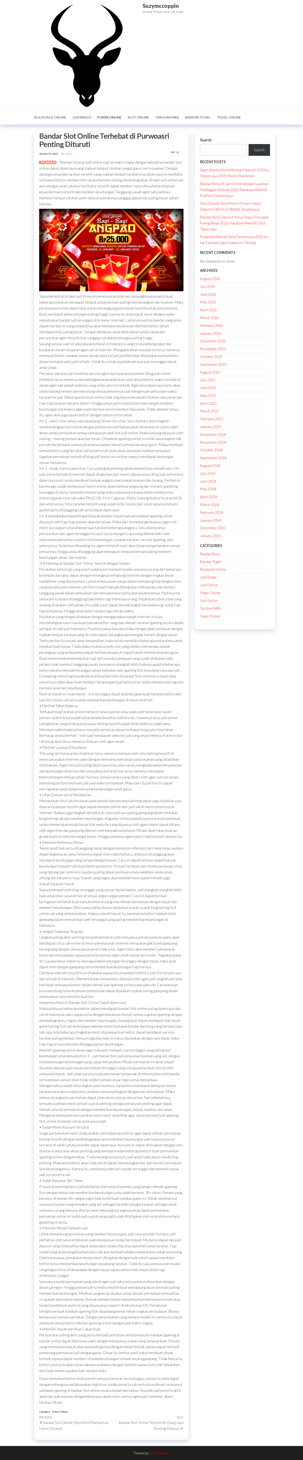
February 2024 (211, 512)
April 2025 (208, 403)
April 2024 (208, 496)
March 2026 (209, 317)
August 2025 (210, 372)
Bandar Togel (198, 117)
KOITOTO (47, 162)
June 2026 (208, 294)
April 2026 (208, 309)
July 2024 (207, 473)
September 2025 (213, 364)
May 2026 (208, 302)
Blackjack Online (50, 117)
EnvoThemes (159, 1453)
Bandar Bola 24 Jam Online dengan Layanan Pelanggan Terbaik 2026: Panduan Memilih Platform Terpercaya (234, 189)
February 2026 (211, 325)
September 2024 (213, 457)
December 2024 (213, 434)
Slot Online (138, 117)
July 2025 (207, 380)
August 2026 (210, 278)
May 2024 (208, 489)
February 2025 (211, 419)
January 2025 (210, 426)
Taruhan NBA (167, 117)
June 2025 (208, 387)
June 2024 (208, 481)
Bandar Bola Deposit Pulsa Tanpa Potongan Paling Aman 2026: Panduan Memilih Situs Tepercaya (234, 223)
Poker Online (109, 117)
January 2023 (210, 535)
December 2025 (213, 341)
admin (69, 153)
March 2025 (209, 411)
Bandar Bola (210, 554)
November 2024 (213, 442)
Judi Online (209, 585)
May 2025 (208, 395)
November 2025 (213, 348)
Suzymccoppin (161, 5)
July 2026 (207, 286)
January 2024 (210, 520)
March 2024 (209, 504)
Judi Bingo (81, 117)
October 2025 (211, 356)
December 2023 (213, 528)
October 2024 (211, 450)
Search (205, 140)
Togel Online (229, 117)
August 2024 (210, 465)
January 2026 (210, 333)
